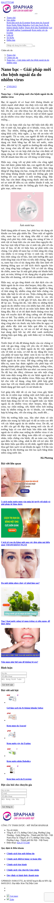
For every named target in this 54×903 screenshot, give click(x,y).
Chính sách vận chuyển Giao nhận (23, 870)
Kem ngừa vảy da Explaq (19, 743)
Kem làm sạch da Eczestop (18, 22)
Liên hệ (10, 35)
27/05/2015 (12, 86)
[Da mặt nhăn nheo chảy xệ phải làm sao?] (20, 577)
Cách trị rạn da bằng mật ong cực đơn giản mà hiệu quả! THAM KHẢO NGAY (25, 543)
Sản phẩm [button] (11, 20)
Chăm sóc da (6, 50)
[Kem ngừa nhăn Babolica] (12, 756)
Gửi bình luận (7, 685)
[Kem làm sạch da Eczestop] (12, 773)
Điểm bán (11, 40)
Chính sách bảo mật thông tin (20, 853)
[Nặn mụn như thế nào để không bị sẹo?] (20, 656)
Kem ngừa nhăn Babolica (19, 761)
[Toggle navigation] (36, 13)
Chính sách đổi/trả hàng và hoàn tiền (24, 859)
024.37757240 (7, 2)
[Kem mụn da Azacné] (12, 720)
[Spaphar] (18, 13)
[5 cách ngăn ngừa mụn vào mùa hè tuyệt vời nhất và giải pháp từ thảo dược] (20, 496)
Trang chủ (11, 17)
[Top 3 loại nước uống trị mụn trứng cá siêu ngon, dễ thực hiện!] (20, 616)
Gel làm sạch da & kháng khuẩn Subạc (25, 708)
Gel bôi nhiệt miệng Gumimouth (29, 28)
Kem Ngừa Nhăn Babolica (18, 25)
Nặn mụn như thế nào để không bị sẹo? (19, 662)
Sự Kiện (10, 37)
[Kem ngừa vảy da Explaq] (12, 738)
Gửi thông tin (7, 807)
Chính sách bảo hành (17, 864)
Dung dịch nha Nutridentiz (36, 27)
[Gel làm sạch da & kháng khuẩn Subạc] (12, 702)
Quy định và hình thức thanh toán (23, 875)
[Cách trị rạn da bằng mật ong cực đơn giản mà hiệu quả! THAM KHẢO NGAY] (20, 537)
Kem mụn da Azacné (40, 22)
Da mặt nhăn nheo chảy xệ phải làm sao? (20, 583)
